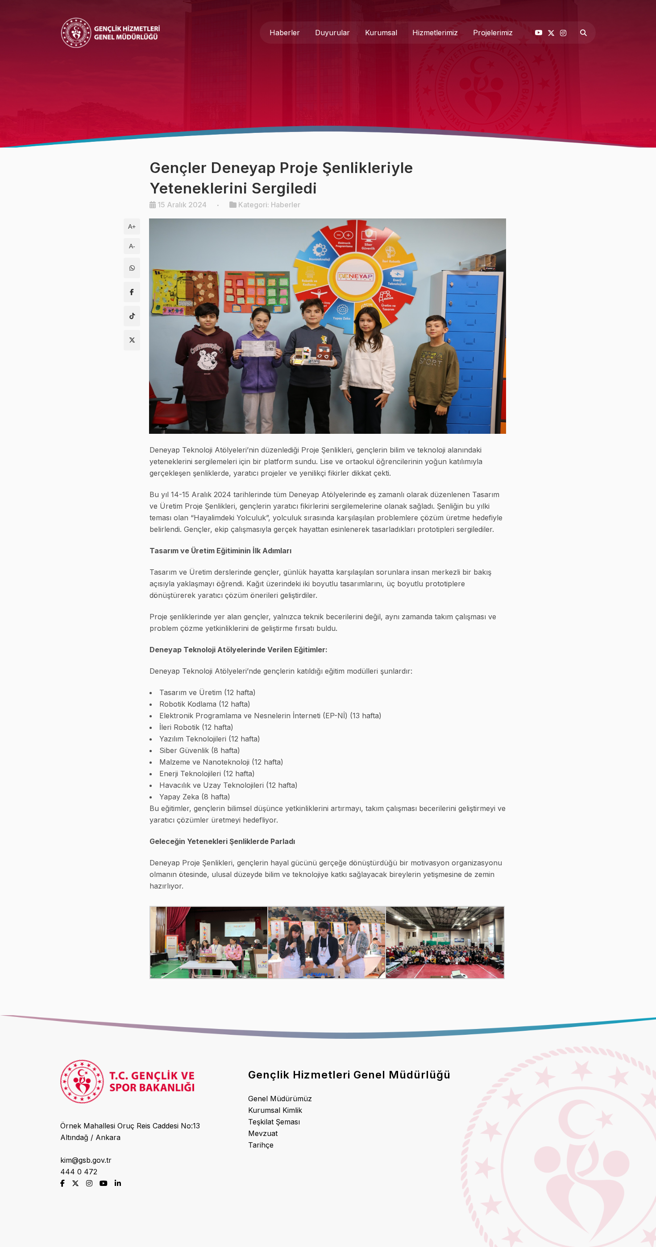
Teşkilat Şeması (274, 1121)
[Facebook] (132, 292)
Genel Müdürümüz (280, 1098)
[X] (132, 340)
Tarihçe (261, 1144)
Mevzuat (263, 1133)
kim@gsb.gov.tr (86, 1160)
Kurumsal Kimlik (275, 1110)
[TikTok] (132, 316)
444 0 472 (78, 1171)
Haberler (285, 204)
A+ (132, 226)
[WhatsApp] (132, 268)
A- (132, 246)
